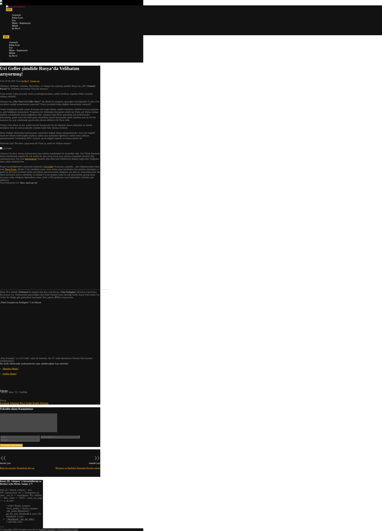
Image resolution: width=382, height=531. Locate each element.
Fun (14, 20)
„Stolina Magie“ (9, 374)
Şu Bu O (16, 28)
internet (4, 392)
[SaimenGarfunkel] (15, 6)
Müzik (15, 25)
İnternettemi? (31, 159)
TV (16, 392)
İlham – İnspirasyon (21, 23)
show (11, 392)
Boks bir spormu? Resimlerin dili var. (17, 468)
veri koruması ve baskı (67, 529)
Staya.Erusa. (11, 169)
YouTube (23, 392)
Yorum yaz (34, 81)
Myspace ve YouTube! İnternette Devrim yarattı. (78, 468)
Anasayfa (16, 15)
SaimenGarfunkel (47, 529)
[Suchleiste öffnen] (8, 34)
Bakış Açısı (17, 17)
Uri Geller (48, 166)
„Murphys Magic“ (10, 368)
